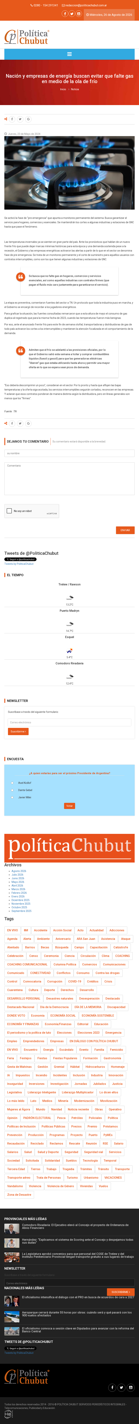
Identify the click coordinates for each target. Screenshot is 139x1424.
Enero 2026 (18, 896)
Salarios (12, 1152)
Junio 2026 (18, 878)
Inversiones (37, 1084)
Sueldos (71, 1160)
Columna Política (65, 964)
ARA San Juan (86, 939)
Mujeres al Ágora (18, 1109)
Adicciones (116, 930)
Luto (33, 1101)
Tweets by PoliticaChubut (18, 563)
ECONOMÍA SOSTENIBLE (98, 1015)
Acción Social (62, 930)
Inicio (63, 89)
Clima (105, 956)
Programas (57, 1135)
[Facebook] (65, 13)
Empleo (12, 1041)
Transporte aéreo (18, 1177)
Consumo (83, 973)
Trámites (86, 1169)
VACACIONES (113, 1177)
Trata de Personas (48, 1177)
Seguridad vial (93, 1152)
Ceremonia (51, 956)
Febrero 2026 (19, 892)
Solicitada (32, 1160)
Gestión (43, 1066)
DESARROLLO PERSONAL (23, 998)
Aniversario (63, 939)
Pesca (61, 1118)
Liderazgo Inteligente (42, 1092)
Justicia (117, 1084)
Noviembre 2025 (21, 903)
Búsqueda (61, 947)
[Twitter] (72, 13)
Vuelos (103, 1186)
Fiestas (42, 1058)
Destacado (113, 998)
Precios (76, 1126)
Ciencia (70, 956)
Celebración (15, 956)
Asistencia (108, 939)
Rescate (74, 1143)
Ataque (125, 939)
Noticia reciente (78, 1109)
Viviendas (86, 1186)
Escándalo (66, 1049)
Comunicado (15, 973)
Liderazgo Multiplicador (78, 1092)
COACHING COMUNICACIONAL (27, 964)
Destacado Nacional (20, 1007)
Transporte (122, 1169)
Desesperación (89, 998)
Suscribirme (18, 731)
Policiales (95, 1118)
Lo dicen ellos (109, 1092)
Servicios (115, 1152)
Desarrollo (87, 990)
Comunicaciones (114, 964)
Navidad (56, 1109)
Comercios (89, 964)
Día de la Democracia (54, 1007)
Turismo (72, 1177)
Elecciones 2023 (89, 1032)
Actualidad (97, 930)
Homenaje (118, 1066)
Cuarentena (15, 990)
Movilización (108, 1101)
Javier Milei (24, 797)
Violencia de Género (60, 1186)
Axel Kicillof (24, 782)
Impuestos (23, 1075)
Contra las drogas (108, 973)
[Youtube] (78, 13)
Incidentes (60, 1075)
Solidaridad (52, 1160)
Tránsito (103, 1169)
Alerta (27, 939)
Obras (99, 1109)
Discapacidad (116, 1007)
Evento (84, 1049)
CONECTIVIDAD (40, 973)
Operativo (115, 1109)
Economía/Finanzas (58, 1024)
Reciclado (37, 1143)
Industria (97, 1075)
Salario (118, 1143)
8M (26, 930)
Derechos (67, 990)
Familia (99, 1049)
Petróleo (77, 1118)
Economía (38, 1015)
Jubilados (99, 1084)
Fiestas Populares (65, 1058)
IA (8, 1075)
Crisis (108, 981)
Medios (47, 1101)
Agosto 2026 (19, 871)
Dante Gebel (25, 790)
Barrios (30, 947)
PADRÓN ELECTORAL (37, 1118)
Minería (63, 1101)
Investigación (59, 1084)
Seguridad (71, 1152)
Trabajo (51, 1169)
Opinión (12, 1118)
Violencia (35, 1186)
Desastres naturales (59, 998)
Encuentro (30, 1049)
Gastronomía (112, 1058)
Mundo (40, 1109)
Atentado (13, 947)
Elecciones (64, 1032)
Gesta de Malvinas (19, 1066)
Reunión (91, 1143)
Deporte (49, 990)
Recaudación (16, 1143)
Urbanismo (91, 1177)
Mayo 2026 (18, 881)
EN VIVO (12, 930)
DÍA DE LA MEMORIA (88, 1007)
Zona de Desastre (19, 1194)
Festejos (25, 1058)
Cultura (33, 990)
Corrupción (54, 981)
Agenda (12, 939)
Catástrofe (120, 947)
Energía (48, 1049)
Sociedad (13, 1160)
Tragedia (68, 1169)
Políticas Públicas (53, 1126)
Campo (79, 947)
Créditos (92, 981)
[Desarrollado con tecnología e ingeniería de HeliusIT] (8, 1414)
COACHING (122, 956)
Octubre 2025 (19, 907)
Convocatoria (32, 981)
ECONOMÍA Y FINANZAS (23, 1024)
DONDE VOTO (16, 1015)
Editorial (82, 1024)
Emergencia (113, 1032)
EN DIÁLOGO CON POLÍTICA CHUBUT (94, 1041)
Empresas (57, 1041)
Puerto (93, 1135)
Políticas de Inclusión (21, 1126)
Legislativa (14, 1092)
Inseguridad (15, 1084)
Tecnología (90, 1160)
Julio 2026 (17, 874)
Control (12, 981)
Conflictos (64, 973)
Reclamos (56, 1143)
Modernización (84, 1101)
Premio (92, 1126)
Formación (90, 1058)
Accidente (40, 930)
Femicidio (116, 1049)
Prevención (14, 1135)
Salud (28, 1152)
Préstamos (110, 1126)
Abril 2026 (17, 885)
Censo (33, 956)
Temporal (110, 1160)
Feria (10, 1058)
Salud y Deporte (48, 1152)
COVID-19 (74, 981)
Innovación (116, 1075)
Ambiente (43, 939)
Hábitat (75, 1066)
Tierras (35, 1169)
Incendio (41, 1075)
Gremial (59, 1066)
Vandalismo (15, 1186)
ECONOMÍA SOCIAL (63, 1015)
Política (113, 1118)
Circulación (88, 956)
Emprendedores (33, 1041)
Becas (45, 947)
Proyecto (77, 1135)
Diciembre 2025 (21, 900)
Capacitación (99, 947)
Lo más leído (15, 1101)
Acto (80, 930)
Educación (101, 1024)
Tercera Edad (16, 1169)
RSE (105, 1143)
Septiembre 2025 (21, 911)
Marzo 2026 (18, 889)
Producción (36, 1135)
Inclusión (79, 1075)
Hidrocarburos (95, 1066)
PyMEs (108, 1135)
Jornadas (80, 1084)
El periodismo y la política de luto (29, 1032)
